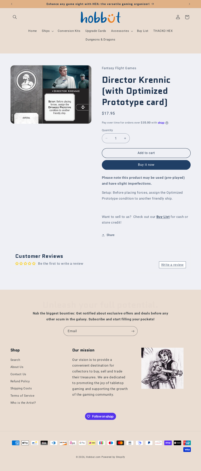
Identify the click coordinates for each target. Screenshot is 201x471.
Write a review (172, 265)
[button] (14, 17)
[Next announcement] (189, 4)
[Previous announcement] (11, 4)
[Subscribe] (132, 331)
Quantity (107, 130)
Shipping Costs (21, 388)
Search (15, 360)
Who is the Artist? (23, 403)
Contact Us (18, 374)
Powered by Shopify (113, 457)
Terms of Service (22, 395)
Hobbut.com (93, 457)
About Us (17, 367)
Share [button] (111, 235)
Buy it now (146, 165)
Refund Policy (20, 381)
